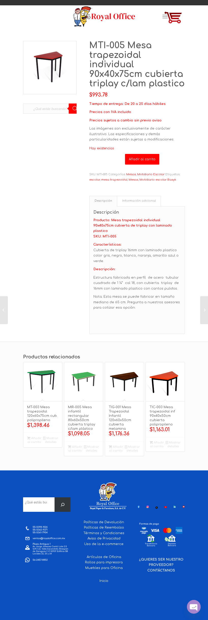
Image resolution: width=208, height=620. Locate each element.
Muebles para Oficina (104, 568)
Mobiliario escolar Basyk (158, 179)
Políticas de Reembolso (104, 527)
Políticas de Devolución (104, 522)
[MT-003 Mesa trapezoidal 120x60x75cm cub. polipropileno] (4, 310)
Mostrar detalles (51, 440)
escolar (94, 179)
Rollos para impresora (104, 562)
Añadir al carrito (142, 159)
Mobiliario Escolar (151, 174)
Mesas (131, 174)
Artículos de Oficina (104, 557)
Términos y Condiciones (103, 533)
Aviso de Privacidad (104, 538)
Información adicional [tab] (139, 200)
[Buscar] (63, 504)
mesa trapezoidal (114, 179)
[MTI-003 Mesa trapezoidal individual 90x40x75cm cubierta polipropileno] (204, 310)
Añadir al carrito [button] (34, 440)
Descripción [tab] (103, 200)
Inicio (103, 581)
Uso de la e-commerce (104, 544)
